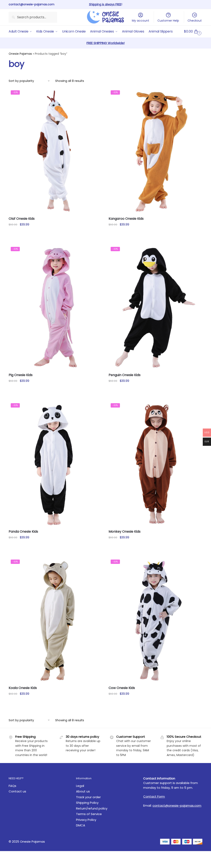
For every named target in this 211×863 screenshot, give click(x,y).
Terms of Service (89, 814)
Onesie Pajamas (20, 54)
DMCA (80, 825)
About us (83, 791)
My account (140, 21)
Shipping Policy (87, 802)
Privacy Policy (86, 820)
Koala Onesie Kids (23, 687)
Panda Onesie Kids (23, 531)
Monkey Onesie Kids (125, 531)
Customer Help (168, 21)
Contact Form (154, 796)
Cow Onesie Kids (122, 687)
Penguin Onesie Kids (125, 375)
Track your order (88, 797)
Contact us (17, 791)
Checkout (195, 21)
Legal (80, 786)
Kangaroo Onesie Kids (126, 218)
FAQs (12, 786)
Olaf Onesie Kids (22, 218)
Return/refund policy (91, 808)
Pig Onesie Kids (21, 375)
